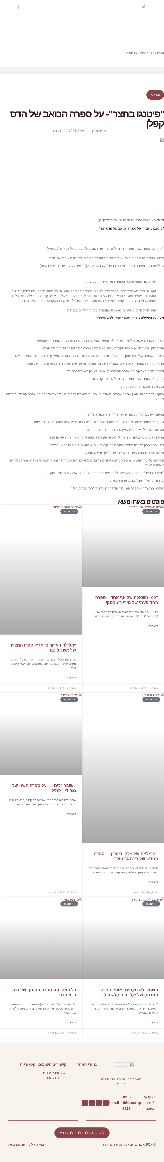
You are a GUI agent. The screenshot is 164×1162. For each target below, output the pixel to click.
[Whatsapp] (143, 1102)
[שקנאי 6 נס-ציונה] (156, 1102)
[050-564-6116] (132, 1102)
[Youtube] (99, 1103)
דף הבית (159, 220)
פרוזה (57, 131)
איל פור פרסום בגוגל (22, 1144)
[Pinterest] (92, 1103)
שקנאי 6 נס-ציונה (149, 1103)
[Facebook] (106, 1103)
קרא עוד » (152, 626)
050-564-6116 (126, 1103)
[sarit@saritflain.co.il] (120, 1102)
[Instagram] (85, 1103)
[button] (82, 70)
